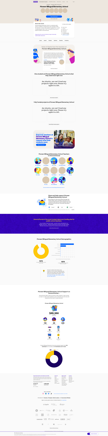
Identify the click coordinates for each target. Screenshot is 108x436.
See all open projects (54, 97)
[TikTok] (51, 393)
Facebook (52, 207)
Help (67, 1)
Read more (60, 57)
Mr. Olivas (45, 59)
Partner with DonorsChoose (54, 428)
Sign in (74, 1)
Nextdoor (71, 207)
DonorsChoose (35, 2)
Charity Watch (48, 381)
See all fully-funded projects (54, 124)
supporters (35, 384)
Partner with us (59, 1)
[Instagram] (43, 393)
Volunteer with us (64, 383)
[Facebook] (48, 393)
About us (63, 1)
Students (61, 40)
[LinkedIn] (46, 393)
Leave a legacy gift (64, 384)
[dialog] (54, 434)
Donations (67, 40)
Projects (50, 40)
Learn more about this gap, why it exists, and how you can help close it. (56, 275)
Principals (50, 397)
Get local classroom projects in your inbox (60, 393)
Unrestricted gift (64, 385)
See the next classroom (54, 68)
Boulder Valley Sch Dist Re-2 (56, 4)
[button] (61, 210)
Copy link (73, 209)
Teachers (55, 40)
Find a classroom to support (43, 1)
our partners (64, 400)
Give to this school (54, 16)
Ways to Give (64, 375)
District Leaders (56, 397)
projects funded (46, 384)
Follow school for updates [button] (67, 24)
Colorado (48, 4)
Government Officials (66, 397)
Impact (45, 40)
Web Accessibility (57, 383)
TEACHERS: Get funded (52, 1)
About (40, 40)
